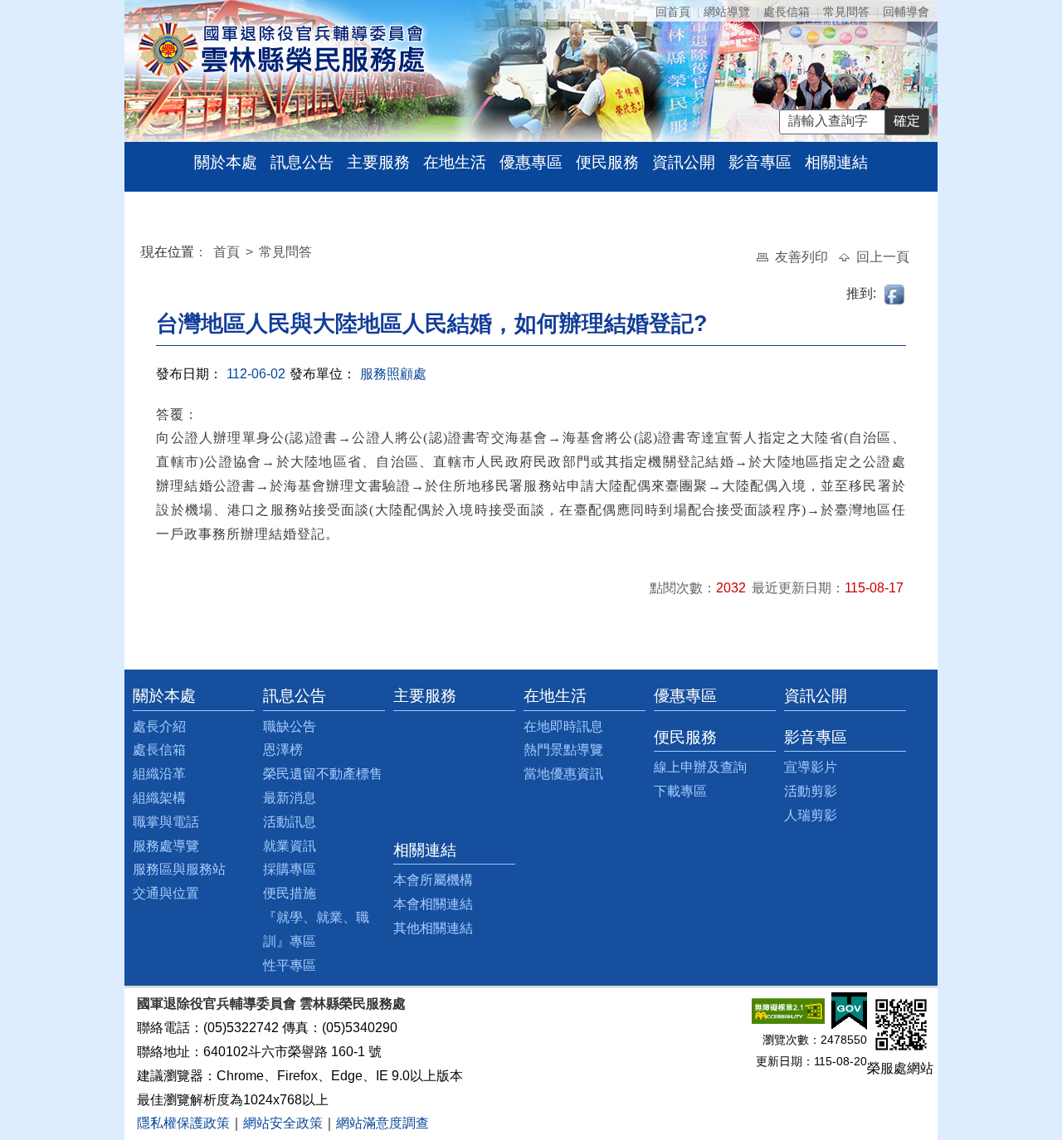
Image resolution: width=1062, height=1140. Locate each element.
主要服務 (378, 162)
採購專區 (289, 869)
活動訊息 (289, 822)
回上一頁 (882, 257)
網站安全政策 (283, 1123)
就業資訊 (289, 846)
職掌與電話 (166, 822)
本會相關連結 (433, 904)
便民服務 (607, 162)
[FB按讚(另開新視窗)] (895, 293)
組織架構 (159, 798)
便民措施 (289, 893)
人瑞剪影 (810, 815)
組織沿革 (159, 774)
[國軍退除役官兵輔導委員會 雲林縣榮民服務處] (281, 48)
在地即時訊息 (563, 726)
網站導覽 (727, 11)
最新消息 (289, 798)
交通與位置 (166, 893)
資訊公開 (683, 162)
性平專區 (289, 965)
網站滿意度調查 (382, 1123)
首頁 (228, 252)
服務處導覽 (166, 846)
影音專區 (760, 162)
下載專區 (680, 791)
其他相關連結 (433, 928)
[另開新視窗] (788, 1010)
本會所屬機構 (433, 880)
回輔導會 (906, 11)
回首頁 (672, 11)
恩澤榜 (283, 750)
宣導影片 (810, 767)
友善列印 (803, 257)
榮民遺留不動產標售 (322, 774)
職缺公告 (289, 726)
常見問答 (846, 11)
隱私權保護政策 (183, 1123)
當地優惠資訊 (563, 774)
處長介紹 (159, 726)
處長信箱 (786, 11)
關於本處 (225, 162)
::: (144, 254)
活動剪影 (810, 791)
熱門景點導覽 (563, 750)
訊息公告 (302, 162)
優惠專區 (531, 162)
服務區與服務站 (179, 869)
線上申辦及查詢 (700, 767)
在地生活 (454, 162)
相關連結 (836, 162)
